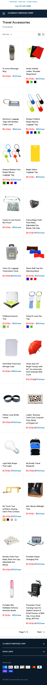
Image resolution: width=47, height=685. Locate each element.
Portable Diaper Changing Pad (33, 558)
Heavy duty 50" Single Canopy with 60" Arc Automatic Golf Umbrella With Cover (34, 369)
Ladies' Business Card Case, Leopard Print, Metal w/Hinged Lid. (34, 419)
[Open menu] (4, 14)
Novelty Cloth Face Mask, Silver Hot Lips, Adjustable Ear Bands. (11, 561)
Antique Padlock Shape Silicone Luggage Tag (33, 121)
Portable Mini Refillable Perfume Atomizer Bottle (10, 607)
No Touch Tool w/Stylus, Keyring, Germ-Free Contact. (11, 509)
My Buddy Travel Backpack (33, 465)
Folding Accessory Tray (10, 317)
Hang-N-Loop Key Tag (34, 317)
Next (39, 632)
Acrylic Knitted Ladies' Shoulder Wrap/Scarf (33, 71)
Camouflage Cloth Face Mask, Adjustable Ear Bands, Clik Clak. (34, 224)
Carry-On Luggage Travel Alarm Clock (11, 269)
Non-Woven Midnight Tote (35, 507)
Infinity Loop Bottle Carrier (11, 416)
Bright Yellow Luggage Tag (32, 171)
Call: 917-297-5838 (23, 6)
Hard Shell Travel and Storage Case (12, 365)
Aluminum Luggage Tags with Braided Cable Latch (11, 121)
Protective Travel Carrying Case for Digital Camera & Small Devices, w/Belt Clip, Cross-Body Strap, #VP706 (35, 612)
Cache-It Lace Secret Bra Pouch (11, 221)
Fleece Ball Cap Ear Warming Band (34, 269)
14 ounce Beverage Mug (10, 70)
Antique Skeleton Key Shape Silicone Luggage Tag (11, 172)
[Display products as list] (43, 34)
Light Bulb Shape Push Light (10, 465)
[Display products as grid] (39, 34)
